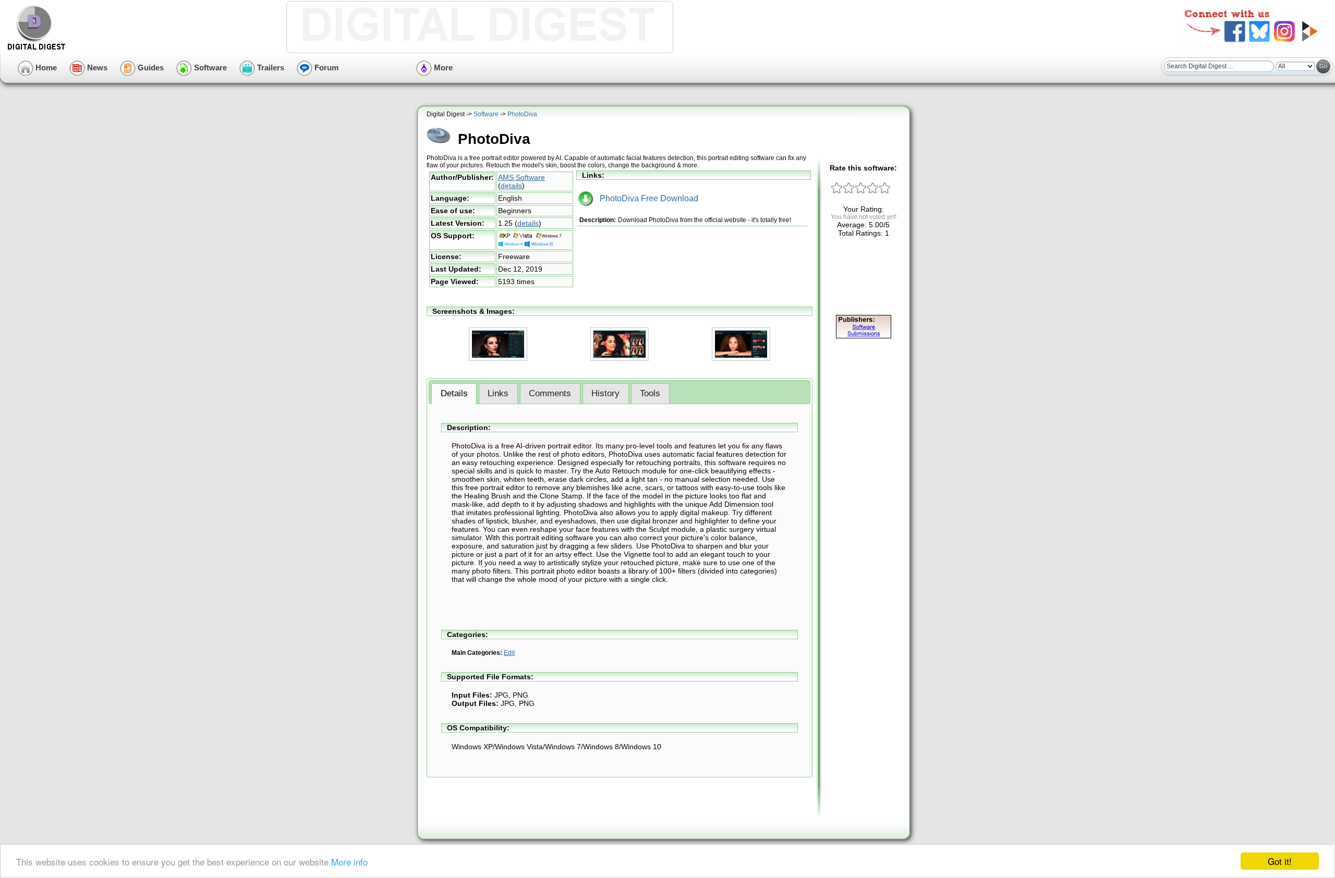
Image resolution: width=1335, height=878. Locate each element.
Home (45, 67)
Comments (550, 393)
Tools (650, 393)
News (96, 67)
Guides (150, 67)
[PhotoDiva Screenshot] (498, 358)
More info (349, 861)
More (442, 67)
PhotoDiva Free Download (645, 198)
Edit (509, 652)
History (605, 393)
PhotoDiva (522, 114)
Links (498, 393)
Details (454, 393)
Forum (325, 67)
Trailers (269, 67)
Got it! (1280, 861)
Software (209, 67)
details (511, 185)
